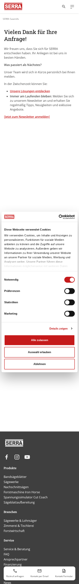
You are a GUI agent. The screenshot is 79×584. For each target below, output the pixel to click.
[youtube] (27, 457)
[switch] (69, 291)
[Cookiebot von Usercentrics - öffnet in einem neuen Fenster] (59, 216)
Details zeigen (58, 328)
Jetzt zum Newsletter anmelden (27, 117)
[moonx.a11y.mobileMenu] (70, 6)
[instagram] (17, 457)
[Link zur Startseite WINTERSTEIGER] (13, 6)
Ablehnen (39, 364)
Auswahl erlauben (39, 352)
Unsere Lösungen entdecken (30, 91)
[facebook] (7, 457)
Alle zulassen (39, 340)
